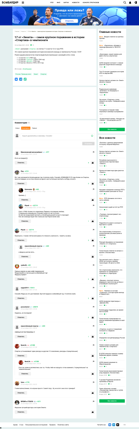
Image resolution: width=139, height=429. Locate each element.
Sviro (22, 382)
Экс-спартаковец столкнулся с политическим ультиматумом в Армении (110, 233)
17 (106, 286)
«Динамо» (29, 61)
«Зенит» (17, 49)
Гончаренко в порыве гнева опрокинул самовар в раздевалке (111, 110)
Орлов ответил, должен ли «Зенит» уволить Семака (111, 81)
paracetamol (25, 307)
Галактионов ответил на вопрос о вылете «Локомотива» (111, 251)
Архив (15, 424)
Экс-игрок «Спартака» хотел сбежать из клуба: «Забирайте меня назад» (112, 101)
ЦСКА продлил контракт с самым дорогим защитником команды (111, 63)
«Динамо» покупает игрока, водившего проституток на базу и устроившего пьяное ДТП (111, 282)
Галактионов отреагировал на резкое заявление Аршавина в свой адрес (111, 320)
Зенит (36, 74)
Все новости (112, 129)
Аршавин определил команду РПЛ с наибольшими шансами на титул (112, 190)
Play (22, 171)
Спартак (43, 74)
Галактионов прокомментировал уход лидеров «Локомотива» (111, 372)
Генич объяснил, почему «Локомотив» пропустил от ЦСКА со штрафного (111, 390)
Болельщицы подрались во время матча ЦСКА (111, 310)
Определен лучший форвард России (112, 338)
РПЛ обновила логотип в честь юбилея (110, 199)
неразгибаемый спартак (33, 246)
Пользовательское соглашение (36, 424)
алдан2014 (25, 288)
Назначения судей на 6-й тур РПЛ (111, 207)
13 (106, 84)
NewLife (23, 345)
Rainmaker (28, 189)
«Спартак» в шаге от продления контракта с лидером (110, 329)
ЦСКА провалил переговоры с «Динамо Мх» (109, 302)
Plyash (27, 205)
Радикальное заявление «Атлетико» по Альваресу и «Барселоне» (108, 90)
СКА (27, 58)
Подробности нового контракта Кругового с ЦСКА (110, 223)
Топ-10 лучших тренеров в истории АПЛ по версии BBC (111, 72)
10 (106, 209)
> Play (43, 191)
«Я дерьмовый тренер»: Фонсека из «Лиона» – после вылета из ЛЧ (111, 119)
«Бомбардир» (27, 69)
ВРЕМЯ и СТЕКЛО (27, 401)
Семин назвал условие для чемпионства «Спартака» (108, 345)
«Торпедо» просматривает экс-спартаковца (110, 215)
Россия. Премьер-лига (23, 74)
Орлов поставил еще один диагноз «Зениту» (111, 171)
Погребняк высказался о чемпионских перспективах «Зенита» (109, 161)
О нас (21, 424)
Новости (23, 31)
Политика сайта (63, 424)
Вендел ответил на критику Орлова (111, 37)
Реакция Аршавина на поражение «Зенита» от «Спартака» (111, 243)
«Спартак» (32, 49)
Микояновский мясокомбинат (31, 152)
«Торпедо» (29, 59)
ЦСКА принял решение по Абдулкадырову (108, 363)
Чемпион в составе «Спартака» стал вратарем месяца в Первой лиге (111, 292)
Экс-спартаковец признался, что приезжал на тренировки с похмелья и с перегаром (110, 271)
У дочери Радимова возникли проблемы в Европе (109, 380)
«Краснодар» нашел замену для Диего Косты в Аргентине (110, 55)
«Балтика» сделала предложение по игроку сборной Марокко (111, 143)
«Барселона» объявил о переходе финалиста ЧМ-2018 (110, 46)
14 (106, 333)
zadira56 (24, 265)
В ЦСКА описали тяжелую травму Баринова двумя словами (111, 354)
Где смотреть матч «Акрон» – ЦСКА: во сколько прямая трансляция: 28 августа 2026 (109, 261)
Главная (17, 31)
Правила (52, 424)
